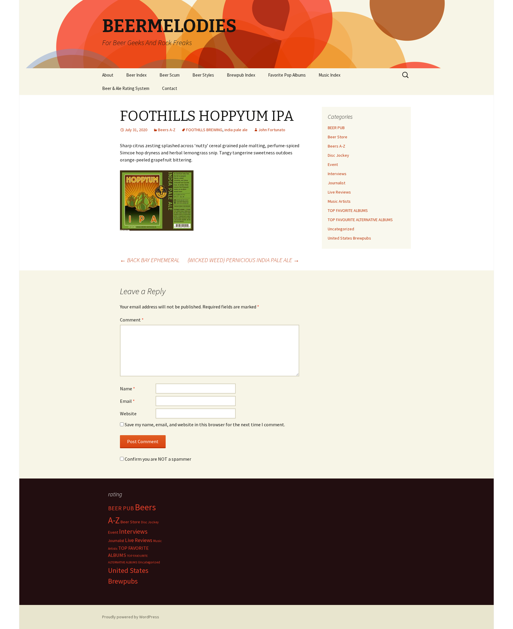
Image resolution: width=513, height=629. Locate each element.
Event (333, 164)
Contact (169, 88)
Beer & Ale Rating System (125, 88)
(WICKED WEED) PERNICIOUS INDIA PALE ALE (243, 260)
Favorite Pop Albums (287, 75)
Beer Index (136, 75)
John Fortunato (271, 129)
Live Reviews (339, 192)
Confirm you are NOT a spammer (157, 459)
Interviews (337, 173)
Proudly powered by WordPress (130, 617)
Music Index (330, 75)
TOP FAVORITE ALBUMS (348, 210)
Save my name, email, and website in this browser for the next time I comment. (205, 424)
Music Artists (339, 201)
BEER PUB (336, 127)
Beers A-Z (166, 129)
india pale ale (236, 129)
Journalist (336, 183)
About (107, 75)
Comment (132, 320)
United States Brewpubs (349, 238)
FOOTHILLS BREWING (204, 129)
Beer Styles (203, 75)
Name (127, 389)
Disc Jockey (338, 155)
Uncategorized (341, 229)
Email (127, 401)
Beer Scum (169, 75)
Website (128, 413)
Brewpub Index (241, 75)
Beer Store (337, 137)
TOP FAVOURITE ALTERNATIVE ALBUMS (360, 219)
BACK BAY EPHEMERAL (150, 260)
